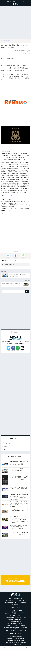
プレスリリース (12, 260)
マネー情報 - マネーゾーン (16, 621)
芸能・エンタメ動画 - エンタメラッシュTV (16, 630)
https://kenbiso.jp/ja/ (13, 195)
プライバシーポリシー (11, 600)
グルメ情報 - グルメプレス (16, 610)
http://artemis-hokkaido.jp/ (15, 214)
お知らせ (4, 446)
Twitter (8, 350)
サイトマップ (23, 600)
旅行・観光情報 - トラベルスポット (16, 623)
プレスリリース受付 (21, 602)
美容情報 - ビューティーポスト (16, 619)
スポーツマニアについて (16, 598)
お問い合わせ (9, 602)
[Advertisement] (15, 22)
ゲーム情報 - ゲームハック (16, 615)
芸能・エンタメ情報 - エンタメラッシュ (16, 614)
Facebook (13, 350)
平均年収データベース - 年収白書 (16, 638)
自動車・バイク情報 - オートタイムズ (16, 625)
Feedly (18, 350)
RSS (22, 350)
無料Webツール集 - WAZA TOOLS (16, 640)
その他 (4, 449)
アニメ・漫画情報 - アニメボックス (16, 612)
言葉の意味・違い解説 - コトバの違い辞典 (16, 642)
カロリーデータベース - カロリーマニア (16, 636)
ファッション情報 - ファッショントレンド (16, 617)
